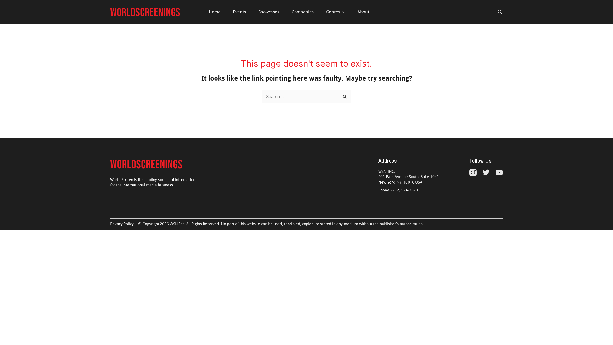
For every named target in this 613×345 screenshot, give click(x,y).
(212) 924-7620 (404, 190)
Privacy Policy (122, 224)
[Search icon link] (500, 12)
